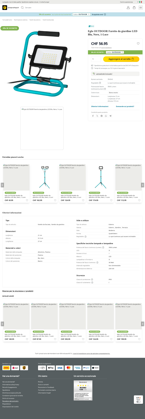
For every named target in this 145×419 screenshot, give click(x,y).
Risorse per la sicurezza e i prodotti (17, 291)
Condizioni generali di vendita (12, 395)
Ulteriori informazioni (99, 106)
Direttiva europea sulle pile (11, 393)
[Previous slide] (20, 128)
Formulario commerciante (47, 390)
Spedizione (6, 390)
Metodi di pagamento (9, 387)
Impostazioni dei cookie (10, 406)
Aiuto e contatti (43, 384)
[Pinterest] (101, 116)
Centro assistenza (126, 2)
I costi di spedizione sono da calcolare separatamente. (91, 353)
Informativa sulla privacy (10, 384)
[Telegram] (110, 116)
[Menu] (142, 396)
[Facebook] (93, 116)
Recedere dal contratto (10, 401)
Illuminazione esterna (20, 20)
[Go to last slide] (2, 185)
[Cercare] (22, 7)
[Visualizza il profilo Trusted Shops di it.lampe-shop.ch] (90, 390)
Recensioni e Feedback (46, 387)
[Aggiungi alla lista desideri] (138, 43)
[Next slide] (63, 128)
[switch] (138, 401)
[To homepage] (10, 7)
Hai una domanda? (8, 382)
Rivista (40, 382)
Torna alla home (7, 20)
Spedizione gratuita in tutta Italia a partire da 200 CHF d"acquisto (116, 65)
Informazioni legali (44, 393)
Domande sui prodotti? (125, 106)
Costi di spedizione (106, 47)
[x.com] (97, 116)
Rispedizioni (6, 404)
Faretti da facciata (48, 20)
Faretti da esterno (35, 20)
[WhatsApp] (106, 116)
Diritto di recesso (8, 398)
